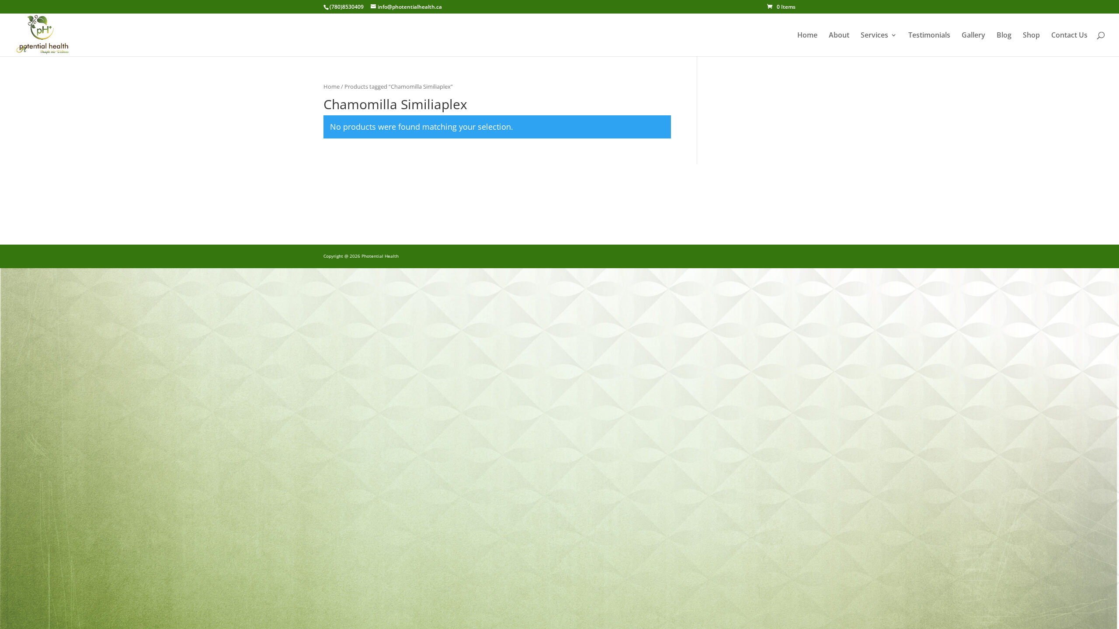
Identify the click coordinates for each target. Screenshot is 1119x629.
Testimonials (929, 36)
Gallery (973, 36)
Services (874, 36)
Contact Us (1069, 36)
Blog (1004, 36)
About (839, 36)
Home (807, 36)
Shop (1031, 36)
